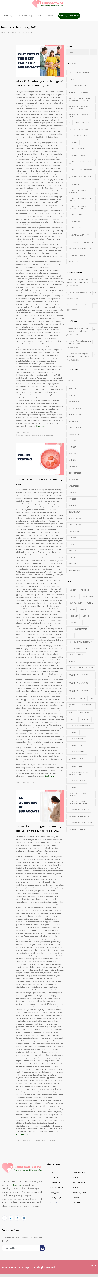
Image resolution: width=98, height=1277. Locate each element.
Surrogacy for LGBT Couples (80, 170)
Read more (40, 426)
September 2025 (75, 428)
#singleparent (75, 622)
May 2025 (72, 453)
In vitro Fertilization (77, 698)
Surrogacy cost (75, 745)
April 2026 (72, 395)
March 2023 (73, 564)
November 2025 (75, 415)
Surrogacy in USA (76, 184)
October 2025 (74, 421)
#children (85, 590)
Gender (72, 92)
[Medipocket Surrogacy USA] (49, 4)
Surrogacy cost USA (77, 155)
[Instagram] (17, 1218)
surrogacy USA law (77, 781)
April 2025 (72, 460)
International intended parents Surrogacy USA (78, 683)
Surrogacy (8, 16)
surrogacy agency (76, 739)
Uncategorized (75, 262)
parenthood (85, 713)
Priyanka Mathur (23, 432)
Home (3, 32)
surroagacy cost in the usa (80, 726)
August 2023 (74, 531)
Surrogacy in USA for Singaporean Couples (77, 207)
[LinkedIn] (10, 1218)
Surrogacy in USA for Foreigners (77, 191)
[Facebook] (4, 1218)
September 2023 (75, 525)
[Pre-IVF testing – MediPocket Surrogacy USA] (40, 459)
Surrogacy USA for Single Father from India (36, 435)
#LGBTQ (72, 609)
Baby (70, 635)
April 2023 (72, 557)
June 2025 (72, 447)
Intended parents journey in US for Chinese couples (80, 99)
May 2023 (72, 551)
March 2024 (73, 505)
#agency (72, 590)
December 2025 (75, 408)
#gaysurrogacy (75, 603)
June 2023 (72, 544)
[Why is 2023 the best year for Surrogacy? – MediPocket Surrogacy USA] (40, 61)
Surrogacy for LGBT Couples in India (80, 177)
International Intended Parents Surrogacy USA (78, 107)
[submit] (42, 1248)
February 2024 (74, 512)
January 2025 (74, 466)
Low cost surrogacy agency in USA (80, 706)
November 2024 (75, 473)
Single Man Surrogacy (78, 136)
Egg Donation (74, 79)
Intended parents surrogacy (81, 668)
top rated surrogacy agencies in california (78, 802)
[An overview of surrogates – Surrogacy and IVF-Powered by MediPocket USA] (40, 806)
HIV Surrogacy (86, 92)
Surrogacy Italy (75, 215)
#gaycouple (88, 596)
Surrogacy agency (76, 149)
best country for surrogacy (80, 73)
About (39, 16)
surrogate (73, 787)
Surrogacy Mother (40, 1140)
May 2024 (72, 499)
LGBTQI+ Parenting (24, 16)
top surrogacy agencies (79, 810)
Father (81, 655)
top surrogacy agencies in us (81, 816)
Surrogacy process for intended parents (78, 773)
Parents (72, 719)
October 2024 (74, 479)
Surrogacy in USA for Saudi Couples (80, 199)
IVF (34, 782)
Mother (72, 713)
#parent (83, 609)
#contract (73, 596)
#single (86, 616)
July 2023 (72, 538)
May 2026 (72, 389)
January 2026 (74, 402)
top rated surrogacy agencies (77, 794)
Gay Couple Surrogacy (78, 86)
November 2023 (75, 518)
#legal (90, 603)
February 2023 (74, 570)
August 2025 (74, 434)
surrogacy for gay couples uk (80, 162)
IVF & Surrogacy (82, 123)
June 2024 (72, 492)
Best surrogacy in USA (78, 648)
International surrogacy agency (79, 115)
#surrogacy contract (78, 629)
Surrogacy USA (75, 228)
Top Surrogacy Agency (78, 255)
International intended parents (78, 675)
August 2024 (74, 486)
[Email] (23, 1218)
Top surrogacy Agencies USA (80, 249)
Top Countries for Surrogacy (81, 242)
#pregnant (73, 616)
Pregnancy (85, 719)
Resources (50, 16)
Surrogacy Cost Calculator (69, 16)
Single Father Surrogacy (79, 129)
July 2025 (72, 440)
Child (71, 655)
